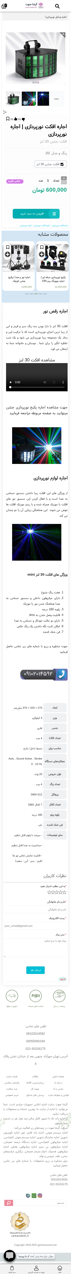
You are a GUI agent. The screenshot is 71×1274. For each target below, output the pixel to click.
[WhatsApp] (34, 1195)
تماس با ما (58, 1089)
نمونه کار (35, 1089)
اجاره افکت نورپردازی (60, 225)
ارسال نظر (35, 970)
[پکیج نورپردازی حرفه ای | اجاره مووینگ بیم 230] (52, 258)
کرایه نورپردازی (25, 225)
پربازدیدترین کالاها (35, 1082)
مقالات (35, 1076)
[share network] (5, 112)
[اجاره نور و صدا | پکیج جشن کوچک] (18, 258)
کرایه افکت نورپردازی (42, 225)
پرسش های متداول (35, 1095)
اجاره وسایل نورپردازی (56, 17)
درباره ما (58, 1082)
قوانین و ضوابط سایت (58, 1095)
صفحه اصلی (58, 1076)
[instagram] (39, 1195)
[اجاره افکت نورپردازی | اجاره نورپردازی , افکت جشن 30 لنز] (34, 9)
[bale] (28, 1195)
